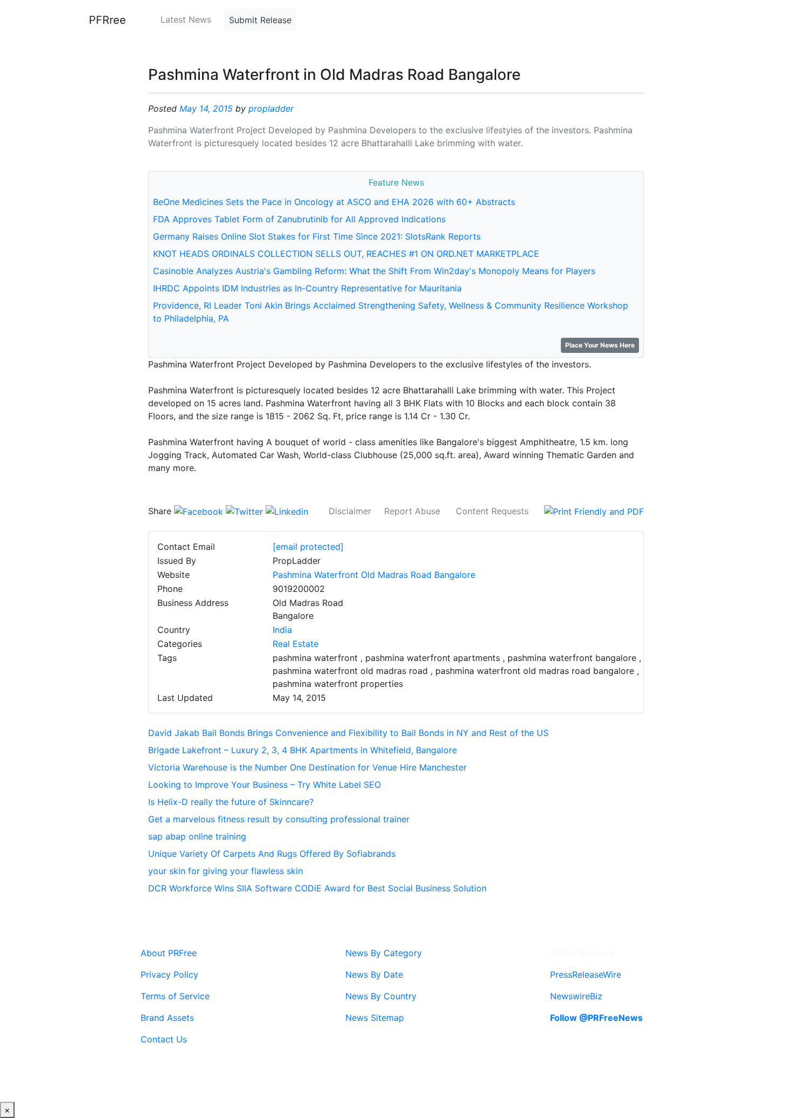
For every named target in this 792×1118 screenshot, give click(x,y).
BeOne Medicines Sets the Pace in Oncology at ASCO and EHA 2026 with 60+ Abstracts (334, 201)
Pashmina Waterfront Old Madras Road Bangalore (374, 574)
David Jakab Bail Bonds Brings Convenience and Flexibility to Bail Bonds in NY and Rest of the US (348, 732)
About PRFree (169, 952)
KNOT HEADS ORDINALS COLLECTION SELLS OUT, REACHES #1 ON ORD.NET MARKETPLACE (346, 253)
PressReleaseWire (585, 974)
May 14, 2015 (206, 108)
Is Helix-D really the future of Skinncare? (231, 801)
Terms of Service (175, 996)
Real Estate (295, 643)
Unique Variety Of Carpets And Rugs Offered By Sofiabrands (271, 853)
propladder (271, 108)
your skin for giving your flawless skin (225, 870)
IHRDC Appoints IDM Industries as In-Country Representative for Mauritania (307, 288)
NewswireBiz (576, 996)
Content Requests (492, 511)
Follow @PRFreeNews (596, 1017)
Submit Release (260, 20)
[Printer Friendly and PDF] (594, 511)
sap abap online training (197, 836)
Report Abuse (412, 511)
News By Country (380, 996)
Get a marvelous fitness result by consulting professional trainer (278, 819)
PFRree (107, 19)
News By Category (383, 952)
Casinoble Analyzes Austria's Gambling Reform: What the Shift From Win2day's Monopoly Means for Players (374, 270)
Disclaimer (350, 511)
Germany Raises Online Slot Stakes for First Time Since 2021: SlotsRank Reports (317, 236)
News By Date (374, 974)
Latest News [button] (186, 19)
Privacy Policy (169, 974)
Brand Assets (167, 1017)
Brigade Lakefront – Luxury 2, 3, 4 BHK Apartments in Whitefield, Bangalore (302, 750)
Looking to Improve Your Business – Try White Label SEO (264, 784)
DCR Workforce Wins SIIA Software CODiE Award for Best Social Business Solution (317, 888)
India (282, 629)
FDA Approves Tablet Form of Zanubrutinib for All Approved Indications (299, 219)
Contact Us (164, 1039)
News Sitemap (374, 1017)
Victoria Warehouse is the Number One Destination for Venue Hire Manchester (307, 767)
